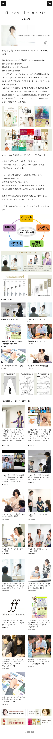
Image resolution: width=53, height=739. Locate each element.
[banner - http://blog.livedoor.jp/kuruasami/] (39, 712)
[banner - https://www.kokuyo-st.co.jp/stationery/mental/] (39, 721)
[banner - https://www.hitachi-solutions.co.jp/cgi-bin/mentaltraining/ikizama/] (13, 712)
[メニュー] (3, 3)
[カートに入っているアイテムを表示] (49, 3)
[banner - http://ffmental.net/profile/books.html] (13, 721)
